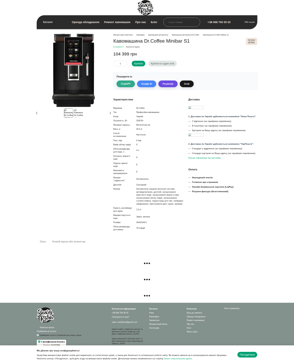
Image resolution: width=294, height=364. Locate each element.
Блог (154, 22)
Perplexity (168, 83)
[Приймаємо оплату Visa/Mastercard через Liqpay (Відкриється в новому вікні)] (59, 335)
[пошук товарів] (165, 22)
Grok (186, 83)
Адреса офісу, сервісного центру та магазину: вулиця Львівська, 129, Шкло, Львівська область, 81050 (127, 331)
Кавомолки (154, 320)
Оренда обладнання (85, 22)
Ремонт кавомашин (117, 22)
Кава (151, 313)
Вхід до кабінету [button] (194, 313)
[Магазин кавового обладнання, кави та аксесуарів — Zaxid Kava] (52, 315)
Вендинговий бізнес (158, 324)
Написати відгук (133, 47)
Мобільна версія (47, 327)
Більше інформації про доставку (204, 158)
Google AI (146, 83)
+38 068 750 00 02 (219, 22)
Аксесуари (154, 328)
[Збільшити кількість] (125, 63)
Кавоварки (154, 316)
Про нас (140, 22)
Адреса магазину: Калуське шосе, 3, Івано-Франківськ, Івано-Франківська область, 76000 (127, 341)
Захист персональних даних (178, 358)
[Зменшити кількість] (115, 63)
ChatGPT (126, 83)
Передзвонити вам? (120, 317)
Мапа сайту (192, 332)
